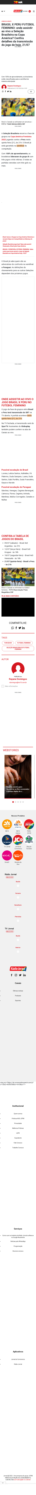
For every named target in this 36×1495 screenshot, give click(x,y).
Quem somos (18, 1113)
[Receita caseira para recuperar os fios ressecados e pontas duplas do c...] (17, 777)
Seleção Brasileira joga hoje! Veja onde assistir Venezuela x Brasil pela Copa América (17, 245)
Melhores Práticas (18, 1128)
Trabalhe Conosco (18, 1147)
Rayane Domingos (14, 86)
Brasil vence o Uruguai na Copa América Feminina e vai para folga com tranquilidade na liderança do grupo (18, 239)
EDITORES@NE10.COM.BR (22, 1480)
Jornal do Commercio (18, 1359)
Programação (18, 1246)
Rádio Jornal (18, 1364)
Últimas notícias (18, 991)
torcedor (8, 643)
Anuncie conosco (18, 1251)
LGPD (18, 1133)
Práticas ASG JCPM (18, 1118)
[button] (13, 802)
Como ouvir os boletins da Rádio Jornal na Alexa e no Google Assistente (18, 1236)
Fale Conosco (18, 1143)
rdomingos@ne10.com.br (18, 682)
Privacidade (18, 1123)
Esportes (18, 1000)
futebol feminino (24, 643)
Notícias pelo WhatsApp (18, 1241)
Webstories (11, 750)
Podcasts (18, 995)
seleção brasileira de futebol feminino (18, 648)
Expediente (18, 1138)
